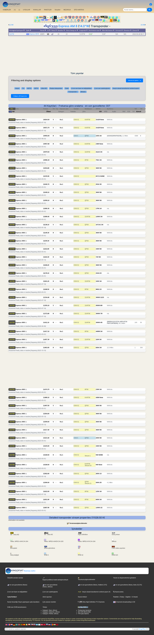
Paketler (116, 597)
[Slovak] (34, 624)
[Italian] (27, 624)
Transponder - (73, 92)
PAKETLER (47, 10)
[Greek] (37, 624)
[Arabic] (42, 624)
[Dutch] (11, 624)
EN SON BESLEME (84, 612)
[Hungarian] (54, 624)
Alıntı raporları (47, 597)
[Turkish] (44, 624)
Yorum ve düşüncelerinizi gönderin (124, 578)
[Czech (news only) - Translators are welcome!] (32, 624)
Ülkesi (48, 111)
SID (100, 111)
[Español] (24, 624)
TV (23, 88)
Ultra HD (44, 88)
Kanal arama (119, 592)
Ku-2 (61, 136)
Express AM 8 (67, 26)
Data (66, 88)
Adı (13, 111)
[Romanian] (52, 624)
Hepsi (17, 88)
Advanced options (134, 80)
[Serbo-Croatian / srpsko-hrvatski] (49, 624)
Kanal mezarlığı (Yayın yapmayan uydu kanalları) (23, 602)
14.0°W (84, 26)
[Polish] (29, 624)
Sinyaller (57, 10)
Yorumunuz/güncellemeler (78, 523)
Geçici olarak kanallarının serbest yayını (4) (96, 592)
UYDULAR (26, 10)
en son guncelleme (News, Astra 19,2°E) (128, 585)
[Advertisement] (77, 54)
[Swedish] (17, 624)
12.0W (11, 25)
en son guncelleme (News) (18, 585)
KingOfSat (142, 629)
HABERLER (7, 10)
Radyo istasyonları (56, 88)
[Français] (9, 624)
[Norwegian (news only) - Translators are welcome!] (19, 624)
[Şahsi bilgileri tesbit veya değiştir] (150, 4)
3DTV (36, 88)
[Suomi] (39, 624)
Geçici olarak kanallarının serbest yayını (126, 88)
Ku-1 (61, 119)
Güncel (138, 111)
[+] (15, 10)
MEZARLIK (67, 10)
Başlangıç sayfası (29, 571)
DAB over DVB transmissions (16, 607)
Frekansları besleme (84, 610)
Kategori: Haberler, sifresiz (51, 612)
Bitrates (83, 92)
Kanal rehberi (82, 597)
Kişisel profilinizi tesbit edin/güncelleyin (55, 579)
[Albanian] (57, 624)
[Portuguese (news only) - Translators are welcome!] (22, 624)
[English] (6, 624)
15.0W (143, 25)
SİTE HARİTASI (79, 10)
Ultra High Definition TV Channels (93, 602)
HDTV (29, 88)
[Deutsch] (14, 624)
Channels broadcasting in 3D (125, 602)
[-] (19, 10)
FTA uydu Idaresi (83, 613)
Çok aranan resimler (49, 602)
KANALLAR (37, 10)
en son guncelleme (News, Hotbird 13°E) (93, 585)
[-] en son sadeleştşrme (102, 88)
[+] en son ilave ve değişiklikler (81, 88)
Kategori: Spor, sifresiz (50, 610)
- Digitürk (127, 597)
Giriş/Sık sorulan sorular (15, 578)
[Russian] (47, 624)
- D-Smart (134, 597)
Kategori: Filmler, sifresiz (50, 613)
